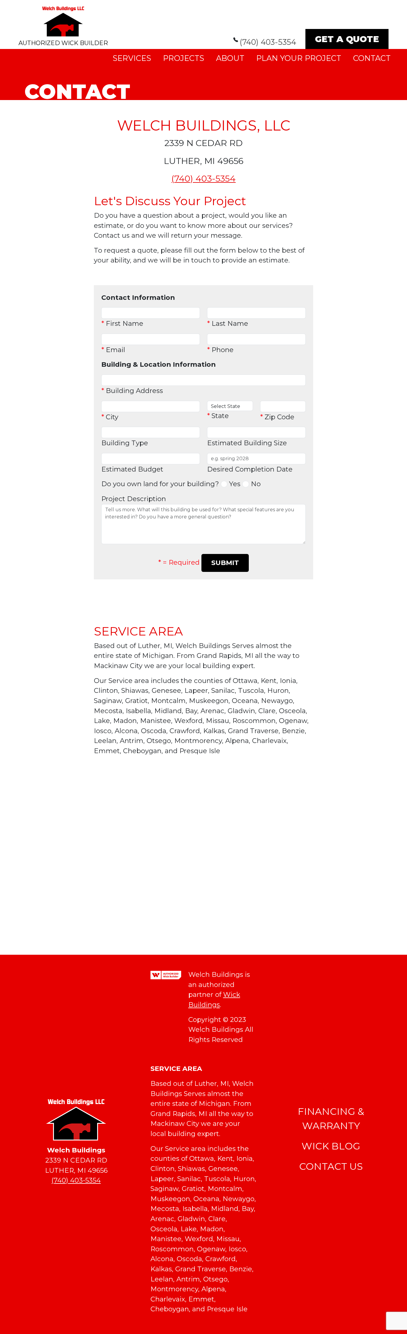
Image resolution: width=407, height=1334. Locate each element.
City (109, 417)
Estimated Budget (132, 469)
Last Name (227, 323)
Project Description (133, 499)
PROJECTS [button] (183, 58)
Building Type (124, 443)
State (218, 416)
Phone (220, 350)
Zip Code (277, 417)
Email (113, 350)
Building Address (132, 390)
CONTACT (372, 58)
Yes (234, 484)
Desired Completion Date (250, 469)
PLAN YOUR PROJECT (298, 58)
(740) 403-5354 (268, 42)
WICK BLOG (331, 1146)
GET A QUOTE (347, 39)
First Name (122, 323)
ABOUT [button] (230, 58)
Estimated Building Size (247, 443)
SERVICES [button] (132, 58)
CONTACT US (331, 1166)
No (256, 484)
